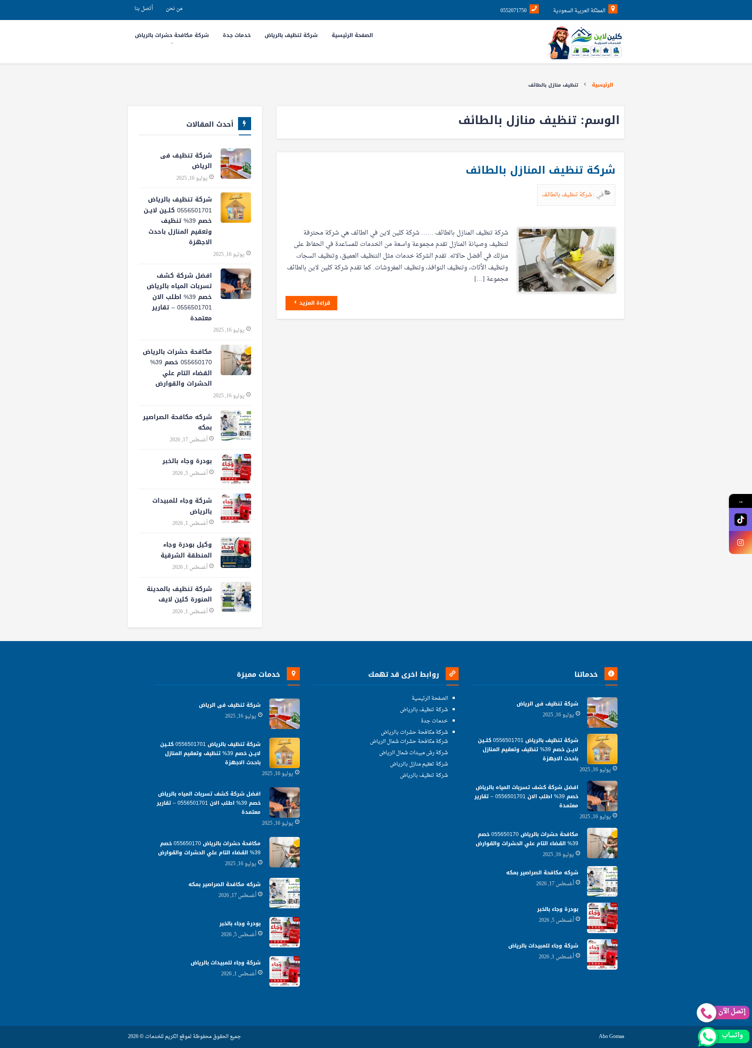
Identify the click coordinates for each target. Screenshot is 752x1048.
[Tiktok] (740, 519)
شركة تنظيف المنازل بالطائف (540, 170)
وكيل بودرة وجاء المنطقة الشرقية (186, 550)
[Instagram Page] (740, 542)
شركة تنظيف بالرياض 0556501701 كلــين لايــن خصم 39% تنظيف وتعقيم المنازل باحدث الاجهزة (178, 221)
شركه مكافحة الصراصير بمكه (177, 422)
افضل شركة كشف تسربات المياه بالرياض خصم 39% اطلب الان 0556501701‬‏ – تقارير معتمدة (179, 297)
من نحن (174, 8)
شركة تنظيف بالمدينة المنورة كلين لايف (179, 594)
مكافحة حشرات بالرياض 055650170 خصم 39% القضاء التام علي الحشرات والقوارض (177, 368)
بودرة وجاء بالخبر (187, 461)
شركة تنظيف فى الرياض (186, 161)
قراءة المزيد (314, 303)
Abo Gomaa (611, 1036)
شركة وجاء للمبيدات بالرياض (182, 506)
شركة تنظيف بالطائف (567, 194)
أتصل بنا (143, 8)
